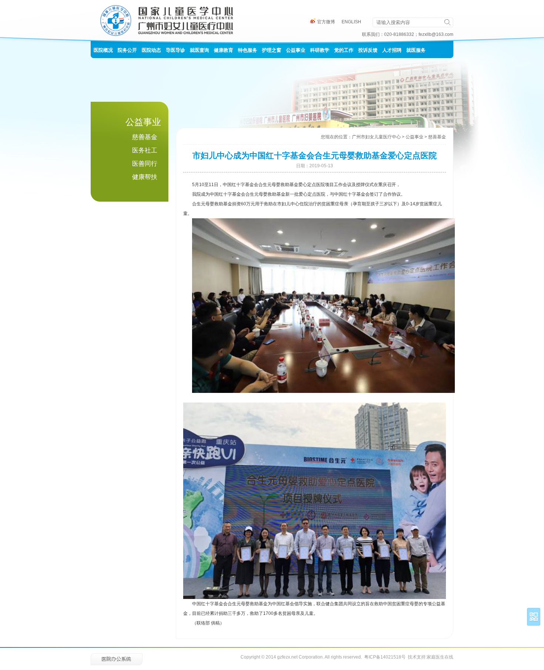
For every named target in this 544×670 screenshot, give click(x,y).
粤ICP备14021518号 (385, 657)
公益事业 (414, 136)
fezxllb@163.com (436, 34)
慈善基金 (144, 137)
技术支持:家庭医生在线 (430, 657)
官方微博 (325, 21)
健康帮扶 (144, 177)
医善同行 (144, 163)
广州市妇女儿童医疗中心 (376, 136)
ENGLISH (351, 21)
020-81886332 (399, 34)
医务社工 (144, 150)
